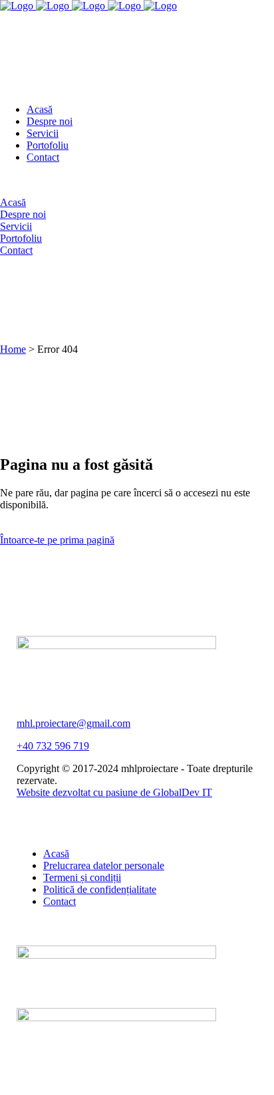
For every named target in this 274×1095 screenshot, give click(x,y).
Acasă (56, 853)
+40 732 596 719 (53, 745)
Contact (59, 901)
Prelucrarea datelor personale (103, 865)
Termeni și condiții (82, 877)
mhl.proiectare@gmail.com (73, 723)
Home (13, 349)
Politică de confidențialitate (99, 889)
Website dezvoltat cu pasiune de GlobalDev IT (114, 792)
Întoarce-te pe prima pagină (57, 540)
